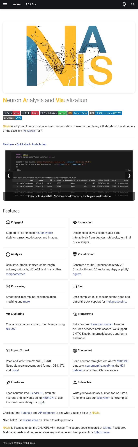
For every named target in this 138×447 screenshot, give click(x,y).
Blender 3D (36, 393)
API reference (46, 413)
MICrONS (122, 361)
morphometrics (15, 274)
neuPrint (108, 365)
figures (77, 274)
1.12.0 (30, 4)
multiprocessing (116, 301)
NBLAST (11, 329)
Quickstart (23, 144)
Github (107, 427)
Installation (39, 144)
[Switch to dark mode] (124, 4)
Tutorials (26, 413)
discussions (30, 420)
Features (8, 144)
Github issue (101, 432)
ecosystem (103, 397)
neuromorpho (93, 365)
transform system (102, 324)
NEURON (48, 397)
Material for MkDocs (24, 443)
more (26, 301)
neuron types (44, 233)
